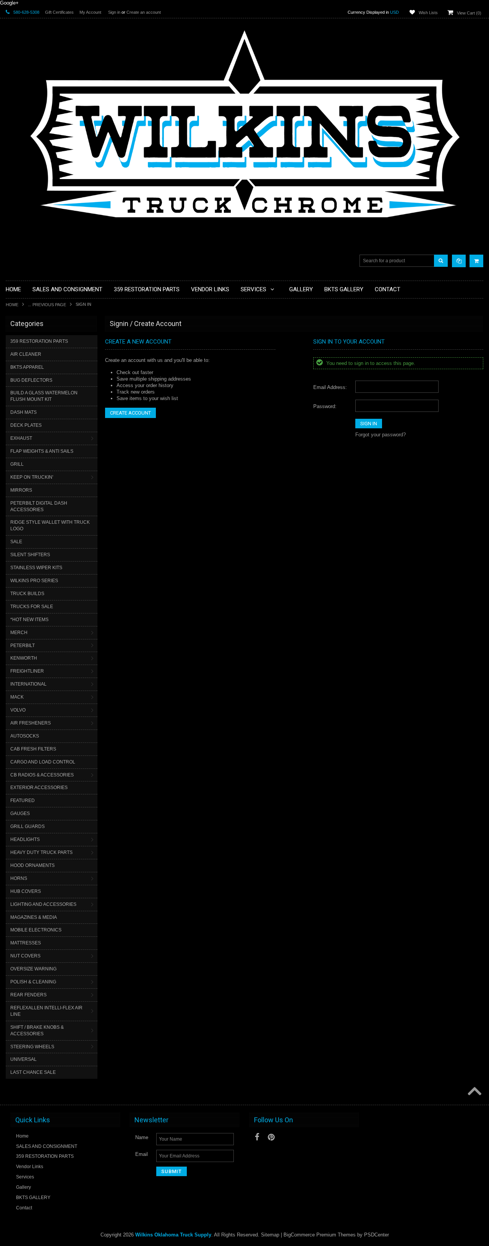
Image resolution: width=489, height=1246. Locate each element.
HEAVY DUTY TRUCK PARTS (41, 852)
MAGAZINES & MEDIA (33, 917)
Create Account (130, 413)
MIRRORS (21, 490)
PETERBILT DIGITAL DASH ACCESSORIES (38, 506)
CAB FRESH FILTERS (33, 749)
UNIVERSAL (23, 1059)
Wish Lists (428, 12)
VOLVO (18, 710)
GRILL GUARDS (27, 826)
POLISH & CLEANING (33, 982)
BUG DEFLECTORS (31, 380)
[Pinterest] (271, 1137)
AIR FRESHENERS (30, 723)
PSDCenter (376, 1235)
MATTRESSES (25, 943)
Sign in (114, 12)
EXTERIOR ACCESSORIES (39, 787)
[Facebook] (257, 1137)
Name (141, 1137)
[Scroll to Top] (473, 1091)
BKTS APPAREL (27, 367)
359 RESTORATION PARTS (39, 341)
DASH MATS (23, 412)
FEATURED (22, 800)
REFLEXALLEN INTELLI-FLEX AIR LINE (46, 1011)
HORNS (18, 878)
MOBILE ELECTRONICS (36, 930)
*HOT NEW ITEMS (29, 619)
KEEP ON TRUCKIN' (31, 477)
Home (12, 304)
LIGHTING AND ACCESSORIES (43, 904)
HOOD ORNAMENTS (32, 865)
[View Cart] (476, 261)
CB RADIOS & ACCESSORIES (42, 775)
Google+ (9, 3)
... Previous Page (47, 304)
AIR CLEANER (25, 354)
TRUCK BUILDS (27, 593)
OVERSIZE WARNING (33, 969)
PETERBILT (22, 645)
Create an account (143, 12)
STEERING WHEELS (32, 1046)
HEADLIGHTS (25, 839)
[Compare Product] (459, 261)
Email (141, 1154)
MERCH (19, 632)
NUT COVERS (25, 956)
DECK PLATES (26, 425)
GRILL (17, 464)
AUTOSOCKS (24, 736)
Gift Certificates (59, 12)
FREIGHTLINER (27, 671)
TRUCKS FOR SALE (31, 606)
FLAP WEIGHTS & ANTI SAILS (41, 451)
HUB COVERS (25, 891)
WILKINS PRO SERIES (34, 580)
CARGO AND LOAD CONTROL (42, 762)
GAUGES (20, 813)
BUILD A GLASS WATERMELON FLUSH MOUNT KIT (44, 396)
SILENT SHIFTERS (30, 554)
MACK (17, 697)
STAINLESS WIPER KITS (36, 567)
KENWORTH (23, 658)
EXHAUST (21, 438)
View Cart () (469, 13)
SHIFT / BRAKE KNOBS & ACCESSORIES (37, 1030)
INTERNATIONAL (28, 684)
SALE (16, 541)
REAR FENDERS (28, 994)
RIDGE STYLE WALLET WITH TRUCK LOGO (50, 525)
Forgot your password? (380, 434)
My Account (90, 12)
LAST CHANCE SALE (33, 1072)
